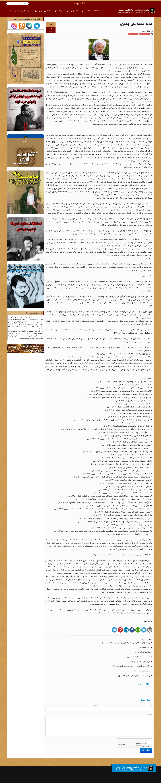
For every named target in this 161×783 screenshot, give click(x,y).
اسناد (77, 11)
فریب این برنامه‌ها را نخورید (139, 661)
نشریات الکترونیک (25, 11)
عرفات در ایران (145, 647)
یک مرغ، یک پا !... (143, 652)
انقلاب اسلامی (133, 34)
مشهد (47, 609)
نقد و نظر (62, 11)
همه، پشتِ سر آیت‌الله (142, 670)
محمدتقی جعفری (144, 34)
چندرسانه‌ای (70, 11)
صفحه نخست (105, 11)
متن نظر (149, 714)
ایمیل (94, 705)
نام (151, 705)
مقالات (89, 11)
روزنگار (35, 11)
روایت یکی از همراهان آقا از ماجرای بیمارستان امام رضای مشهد (126, 642)
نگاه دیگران (47, 11)
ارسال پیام (146, 750)
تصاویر (83, 11)
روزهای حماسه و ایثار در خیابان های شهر (134, 675)
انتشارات (96, 11)
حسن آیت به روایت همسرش (139, 656)
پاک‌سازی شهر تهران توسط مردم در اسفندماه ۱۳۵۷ (131, 666)
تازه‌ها (55, 11)
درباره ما (13, 11)
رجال (40, 11)
